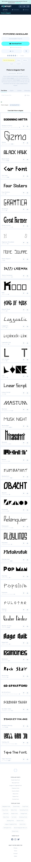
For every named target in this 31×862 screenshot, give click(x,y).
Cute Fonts (5, 813)
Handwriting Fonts (24, 810)
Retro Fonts (6, 817)
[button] (24, 6)
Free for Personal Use (8, 60)
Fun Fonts (14, 817)
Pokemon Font (15, 788)
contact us (18, 2)
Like (12, 51)
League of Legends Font (15, 785)
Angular (11, 64)
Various (25, 60)
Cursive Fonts (16, 806)
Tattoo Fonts (14, 810)
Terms (15, 850)
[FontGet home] (6, 6)
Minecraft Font (15, 782)
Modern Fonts (14, 813)
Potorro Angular (10, 78)
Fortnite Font (15, 799)
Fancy (18, 60)
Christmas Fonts (23, 817)
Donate (20, 73)
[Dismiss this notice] (29, 2)
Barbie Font (15, 796)
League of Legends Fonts (11, 824)
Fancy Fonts (5, 810)
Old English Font (7, 827)
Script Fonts (25, 806)
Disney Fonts (15, 831)
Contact (15, 853)
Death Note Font (15, 780)
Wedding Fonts (10, 820)
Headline (18, 64)
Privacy (15, 848)
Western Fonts (20, 820)
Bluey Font (15, 793)
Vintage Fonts (24, 813)
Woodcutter (13, 73)
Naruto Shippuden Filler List (20, 827)
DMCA (15, 856)
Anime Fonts (22, 824)
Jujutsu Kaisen (15, 791)
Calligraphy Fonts (6, 806)
